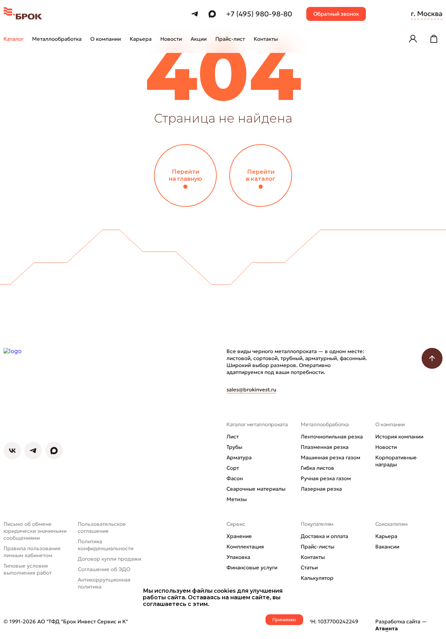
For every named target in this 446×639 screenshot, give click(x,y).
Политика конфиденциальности (105, 545)
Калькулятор (317, 578)
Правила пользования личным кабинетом (31, 552)
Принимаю (284, 619)
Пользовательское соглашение (102, 527)
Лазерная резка (321, 488)
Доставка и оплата (324, 536)
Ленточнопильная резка (332, 436)
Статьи (309, 567)
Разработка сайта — (401, 625)
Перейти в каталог (260, 175)
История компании (399, 436)
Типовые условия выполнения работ (27, 569)
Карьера (386, 536)
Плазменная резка (324, 447)
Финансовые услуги (251, 567)
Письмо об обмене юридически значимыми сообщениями (35, 531)
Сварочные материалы (255, 488)
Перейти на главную (185, 175)
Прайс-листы (317, 546)
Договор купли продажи (109, 558)
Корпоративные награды (396, 461)
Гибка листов (317, 468)
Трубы (234, 447)
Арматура (239, 457)
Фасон (234, 478)
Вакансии (387, 546)
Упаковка (238, 557)
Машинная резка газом (330, 457)
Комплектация (245, 546)
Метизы (236, 499)
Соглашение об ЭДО (104, 569)
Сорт (232, 468)
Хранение (239, 536)
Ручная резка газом (326, 478)
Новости (386, 447)
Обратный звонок (336, 13)
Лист (232, 436)
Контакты (313, 557)
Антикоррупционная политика (104, 583)
